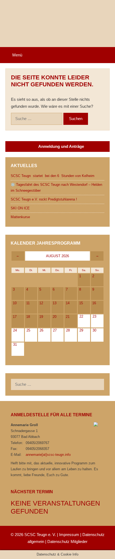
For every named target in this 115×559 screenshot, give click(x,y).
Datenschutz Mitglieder (67, 541)
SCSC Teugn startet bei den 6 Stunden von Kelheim (52, 176)
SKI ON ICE (20, 208)
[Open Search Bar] (107, 55)
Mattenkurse (20, 217)
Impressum (69, 534)
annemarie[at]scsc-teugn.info (48, 455)
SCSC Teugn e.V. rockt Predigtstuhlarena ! (44, 199)
